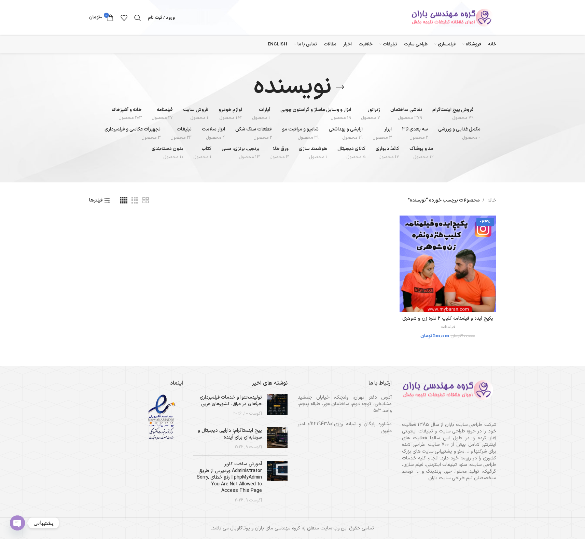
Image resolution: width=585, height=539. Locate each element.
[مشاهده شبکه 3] (134, 200)
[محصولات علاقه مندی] (124, 18)
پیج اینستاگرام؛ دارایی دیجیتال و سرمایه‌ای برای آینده (230, 434)
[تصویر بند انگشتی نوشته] (277, 405)
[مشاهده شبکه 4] (123, 200)
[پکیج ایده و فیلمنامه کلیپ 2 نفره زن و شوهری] (448, 264)
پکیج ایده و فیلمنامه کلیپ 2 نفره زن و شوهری (447, 318)
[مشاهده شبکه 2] (145, 200)
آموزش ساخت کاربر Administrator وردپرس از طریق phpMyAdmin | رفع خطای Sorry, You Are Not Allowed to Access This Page (229, 477)
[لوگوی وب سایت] (453, 17)
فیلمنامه (448, 327)
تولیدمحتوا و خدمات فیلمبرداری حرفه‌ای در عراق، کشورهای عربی (231, 401)
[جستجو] (137, 18)
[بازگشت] (340, 87)
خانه (491, 200)
